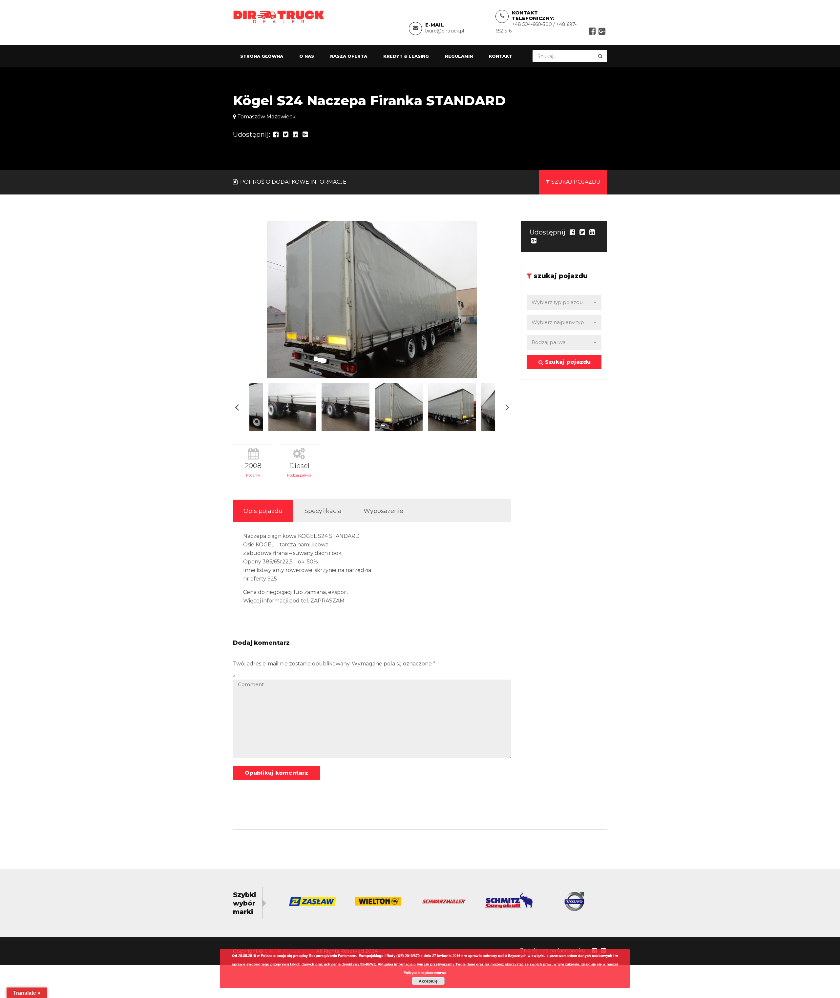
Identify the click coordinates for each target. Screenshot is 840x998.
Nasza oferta (348, 56)
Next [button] (507, 407)
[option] (372, 299)
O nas (306, 56)
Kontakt (500, 56)
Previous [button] (237, 407)
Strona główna (261, 56)
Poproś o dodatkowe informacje (292, 182)
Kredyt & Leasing (406, 56)
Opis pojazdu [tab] (263, 511)
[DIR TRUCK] (279, 16)
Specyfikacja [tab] (323, 511)
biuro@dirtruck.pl (444, 31)
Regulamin (459, 56)
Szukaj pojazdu (567, 362)
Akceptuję (428, 981)
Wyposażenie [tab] (383, 511)
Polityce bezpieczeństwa (425, 972)
